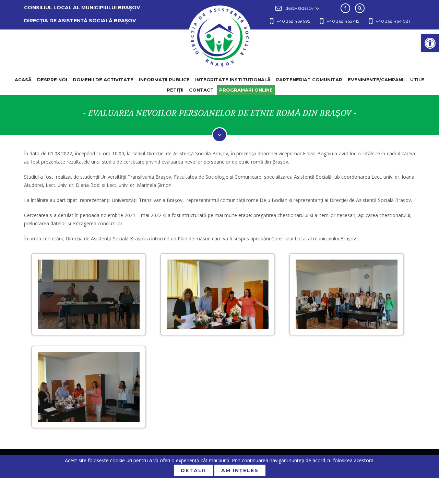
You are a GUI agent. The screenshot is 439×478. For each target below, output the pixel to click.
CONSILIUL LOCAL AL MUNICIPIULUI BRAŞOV (82, 7)
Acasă (23, 79)
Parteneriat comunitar (309, 79)
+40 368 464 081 (393, 21)
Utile (417, 79)
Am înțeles (240, 470)
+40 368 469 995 (293, 21)
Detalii (193, 470)
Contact (201, 90)
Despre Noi (52, 79)
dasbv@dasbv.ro (302, 8)
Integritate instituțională (233, 79)
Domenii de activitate (103, 79)
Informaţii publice (164, 79)
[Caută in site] (360, 8)
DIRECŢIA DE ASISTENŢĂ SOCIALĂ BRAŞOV (80, 20)
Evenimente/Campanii (376, 79)
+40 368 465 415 (343, 21)
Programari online (246, 90)
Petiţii (175, 90)
